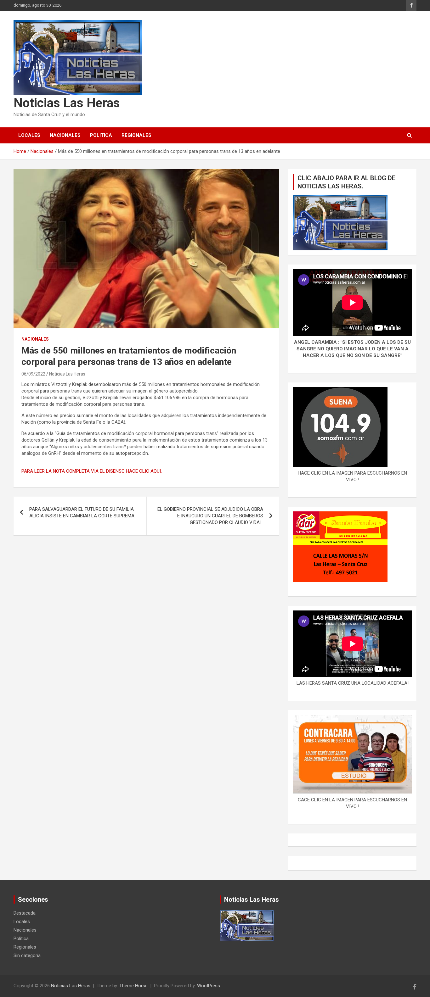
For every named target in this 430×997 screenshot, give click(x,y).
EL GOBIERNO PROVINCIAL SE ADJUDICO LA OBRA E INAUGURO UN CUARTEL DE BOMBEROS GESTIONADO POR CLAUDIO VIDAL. (210, 515)
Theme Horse (133, 986)
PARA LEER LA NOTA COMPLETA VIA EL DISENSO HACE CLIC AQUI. (91, 471)
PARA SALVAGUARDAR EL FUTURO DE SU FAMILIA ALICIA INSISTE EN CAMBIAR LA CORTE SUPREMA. (82, 512)
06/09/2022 (33, 373)
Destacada (25, 913)
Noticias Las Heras (67, 103)
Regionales (136, 135)
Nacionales (65, 135)
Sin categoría (27, 955)
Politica (101, 135)
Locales (29, 135)
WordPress (208, 986)
